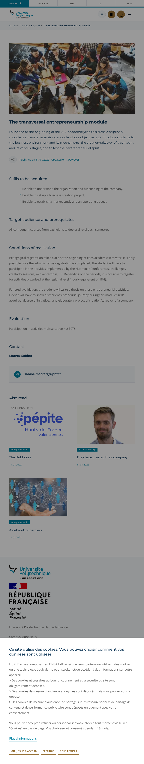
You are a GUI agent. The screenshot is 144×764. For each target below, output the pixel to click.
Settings (48, 751)
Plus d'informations (23, 738)
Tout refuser (68, 751)
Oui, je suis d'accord (24, 751)
